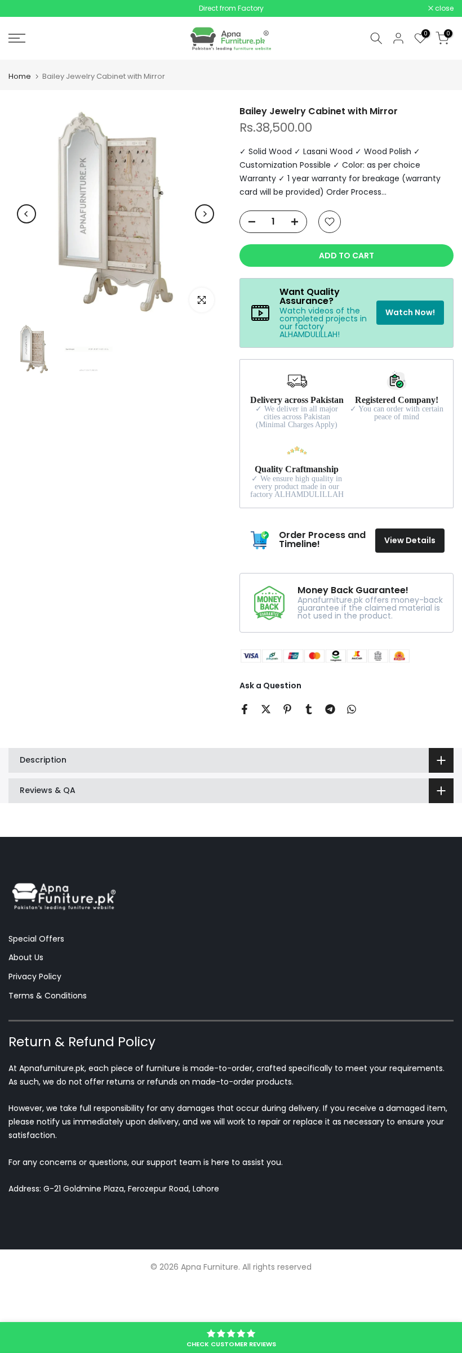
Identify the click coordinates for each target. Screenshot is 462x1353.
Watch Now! (410, 312)
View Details (410, 540)
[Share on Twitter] (266, 709)
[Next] (204, 213)
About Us (25, 957)
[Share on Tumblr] (309, 709)
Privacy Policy (34, 976)
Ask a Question (270, 685)
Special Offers (36, 938)
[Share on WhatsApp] (351, 709)
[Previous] (26, 213)
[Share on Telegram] (330, 709)
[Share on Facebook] (244, 709)
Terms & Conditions (47, 995)
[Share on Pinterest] (287, 709)
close (24, 8)
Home (19, 76)
